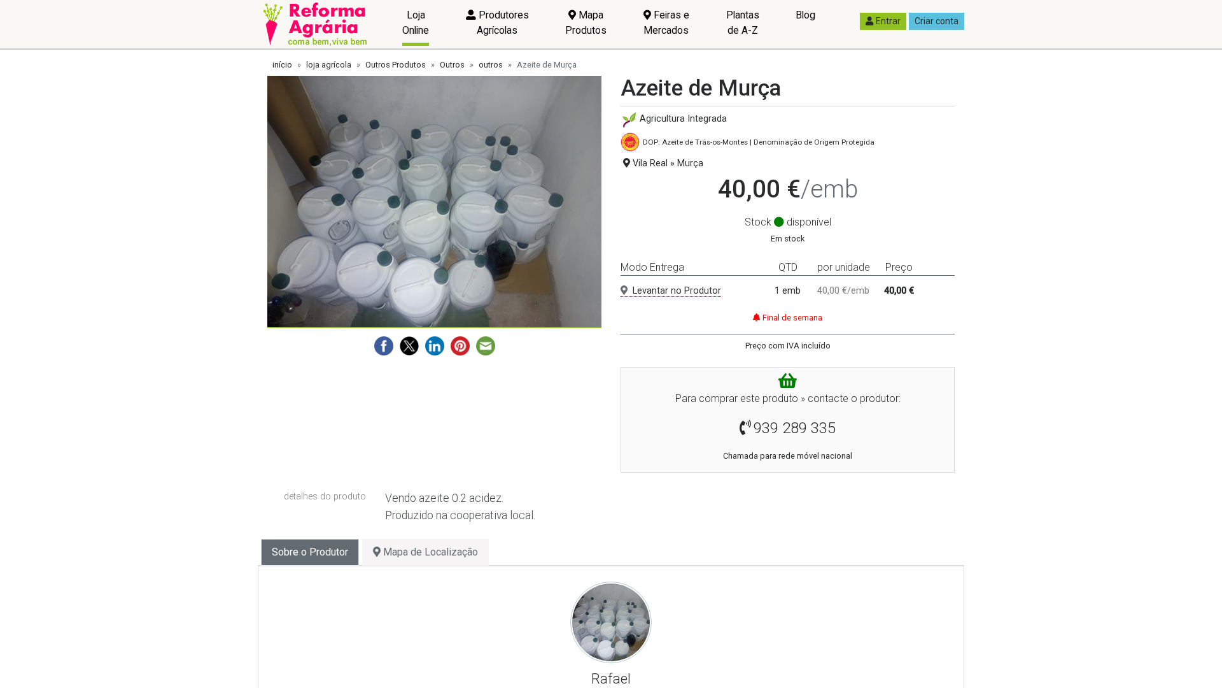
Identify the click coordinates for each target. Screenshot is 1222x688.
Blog (805, 15)
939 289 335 (795, 428)
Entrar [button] (888, 21)
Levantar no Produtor (677, 290)
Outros (452, 64)
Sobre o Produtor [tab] (310, 552)
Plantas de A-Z (742, 22)
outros (491, 64)
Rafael (611, 678)
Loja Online (415, 22)
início (282, 64)
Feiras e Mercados (666, 22)
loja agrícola (328, 64)
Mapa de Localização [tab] (429, 552)
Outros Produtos (395, 64)
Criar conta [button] (937, 21)
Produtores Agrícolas (502, 22)
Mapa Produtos (586, 22)
